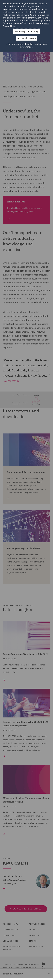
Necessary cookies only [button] (26, 31)
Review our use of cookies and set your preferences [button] (27, 45)
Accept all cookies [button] (26, 38)
